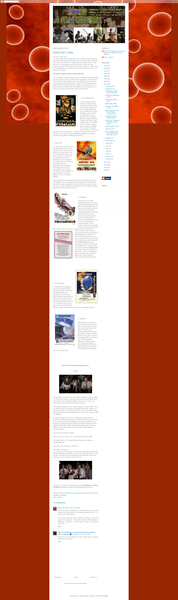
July (107, 146)
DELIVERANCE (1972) (112, 126)
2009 (105, 170)
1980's (59, 497)
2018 (105, 71)
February (108, 156)
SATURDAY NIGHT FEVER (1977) (111, 117)
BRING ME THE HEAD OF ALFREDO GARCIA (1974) (112, 112)
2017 (105, 73)
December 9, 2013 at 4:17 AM (81, 534)
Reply (59, 526)
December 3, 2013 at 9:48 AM (71, 508)
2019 (105, 68)
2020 (105, 66)
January (108, 159)
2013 (105, 84)
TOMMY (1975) (109, 129)
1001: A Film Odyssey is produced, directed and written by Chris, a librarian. (114, 52)
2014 (105, 81)
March (108, 154)
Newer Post (57, 577)
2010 (105, 167)
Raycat (93, 596)
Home (76, 577)
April (107, 151)
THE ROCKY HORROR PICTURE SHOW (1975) (112, 122)
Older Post (93, 577)
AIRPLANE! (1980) (110, 104)
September (109, 140)
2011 (105, 165)
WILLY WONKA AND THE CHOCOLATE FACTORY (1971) (111, 133)
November (109, 89)
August (108, 143)
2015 (105, 79)
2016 (105, 76)
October (108, 138)
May (107, 148)
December (109, 86)
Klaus (59, 508)
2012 (105, 162)
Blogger (105, 596)
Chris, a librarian (109, 57)
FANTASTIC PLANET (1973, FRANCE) (111, 92)
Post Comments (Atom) (80, 583)
